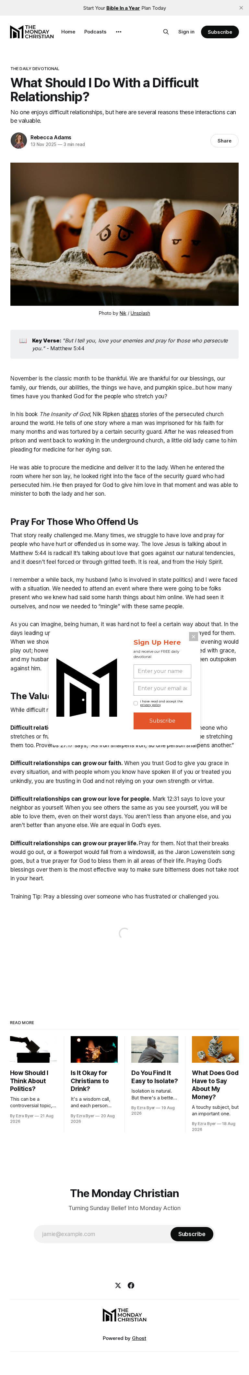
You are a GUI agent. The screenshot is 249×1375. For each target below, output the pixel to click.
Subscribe (220, 32)
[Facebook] (131, 1285)
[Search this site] (166, 32)
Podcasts (95, 32)
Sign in (186, 32)
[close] (241, 8)
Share (224, 141)
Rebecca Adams (50, 137)
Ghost (139, 1338)
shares (129, 414)
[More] (118, 32)
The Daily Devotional (35, 68)
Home (68, 32)
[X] (118, 1285)
